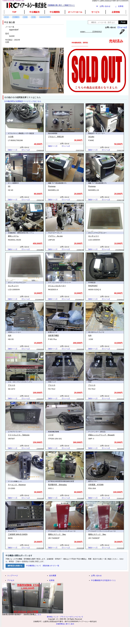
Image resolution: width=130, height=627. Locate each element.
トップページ (12, 575)
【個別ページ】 (12, 150)
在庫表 (119, 6)
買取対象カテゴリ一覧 (51, 566)
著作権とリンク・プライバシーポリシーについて (65, 617)
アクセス (10, 580)
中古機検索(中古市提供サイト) (103, 580)
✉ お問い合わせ (103, 6)
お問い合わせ (96, 575)
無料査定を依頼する (15, 566)
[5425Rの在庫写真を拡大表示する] (33, 70)
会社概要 (52, 575)
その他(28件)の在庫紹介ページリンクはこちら (22, 101)
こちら (38, 614)
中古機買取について (33, 566)
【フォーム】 (122, 27)
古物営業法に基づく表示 (65, 624)
